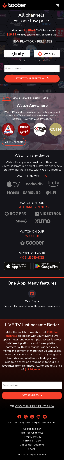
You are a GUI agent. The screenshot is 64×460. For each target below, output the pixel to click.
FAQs (32, 449)
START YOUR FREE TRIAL (31, 78)
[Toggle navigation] (58, 5)
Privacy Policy (32, 437)
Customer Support (32, 444)
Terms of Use (32, 440)
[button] (20, 60)
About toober (32, 429)
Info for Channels (32, 432)
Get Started (30, 395)
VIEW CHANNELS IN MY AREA (34, 406)
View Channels (14, 142)
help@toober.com (44, 422)
